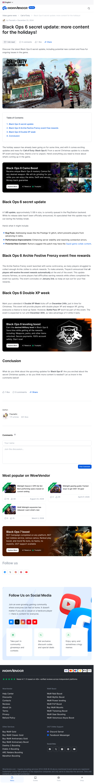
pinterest (28, 621)
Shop (82, 780)
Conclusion (14, 136)
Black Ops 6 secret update (21, 124)
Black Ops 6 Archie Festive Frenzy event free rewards (33, 128)
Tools (58, 780)
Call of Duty (25, 15)
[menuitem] (6, 2)
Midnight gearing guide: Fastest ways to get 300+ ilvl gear (76, 487)
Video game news (9, 15)
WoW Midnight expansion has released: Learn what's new (29, 508)
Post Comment (84, 466)
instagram (23, 621)
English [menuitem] (8, 2)
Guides (35, 780)
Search (89, 8)
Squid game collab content (78, 243)
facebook (11, 621)
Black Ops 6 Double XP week (22, 132)
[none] (7, 2)
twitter (17, 621)
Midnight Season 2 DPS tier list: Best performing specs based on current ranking (30, 488)
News (12, 780)
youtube (34, 621)
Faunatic (12, 20)
